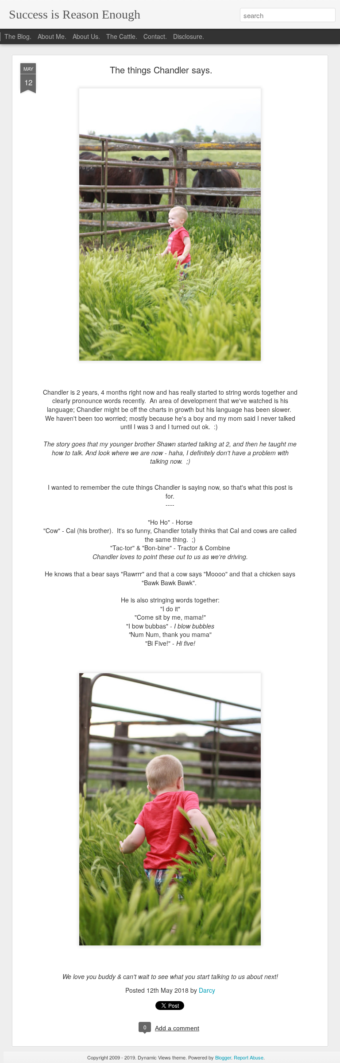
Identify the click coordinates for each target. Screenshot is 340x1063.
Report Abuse (248, 1057)
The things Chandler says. (161, 69)
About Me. (52, 36)
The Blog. (17, 36)
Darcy (207, 990)
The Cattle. (121, 36)
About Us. (86, 36)
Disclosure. (188, 36)
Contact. (155, 36)
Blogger (223, 1057)
